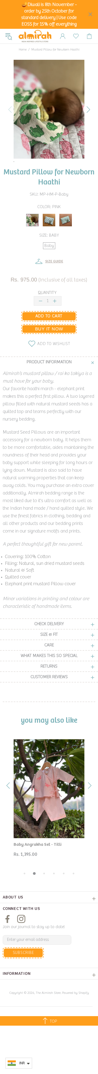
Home (23, 49)
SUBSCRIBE (23, 952)
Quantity (47, 292)
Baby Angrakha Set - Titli (38, 844)
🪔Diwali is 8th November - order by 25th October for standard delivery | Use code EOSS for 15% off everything (49, 14)
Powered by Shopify (75, 993)
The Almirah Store (35, 36)
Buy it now (49, 329)
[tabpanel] (49, 802)
